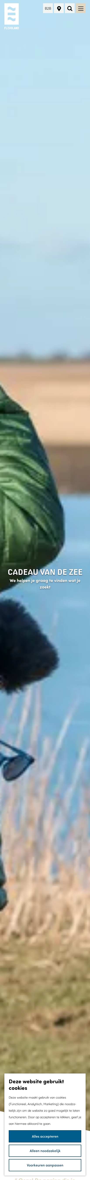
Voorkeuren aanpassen (45, 1165)
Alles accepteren (45, 1136)
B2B (48, 8)
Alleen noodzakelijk (45, 1150)
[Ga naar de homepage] (11, 16)
